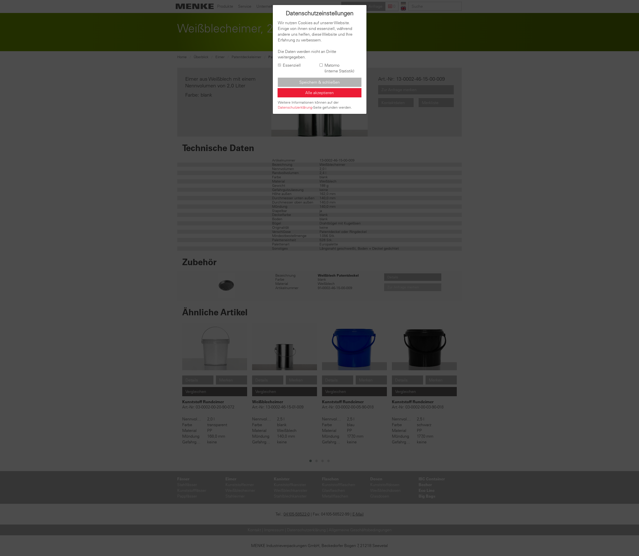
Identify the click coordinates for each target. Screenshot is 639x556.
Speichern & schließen (319, 82)
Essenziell (292, 65)
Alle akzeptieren (319, 92)
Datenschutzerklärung (295, 107)
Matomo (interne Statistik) (339, 68)
